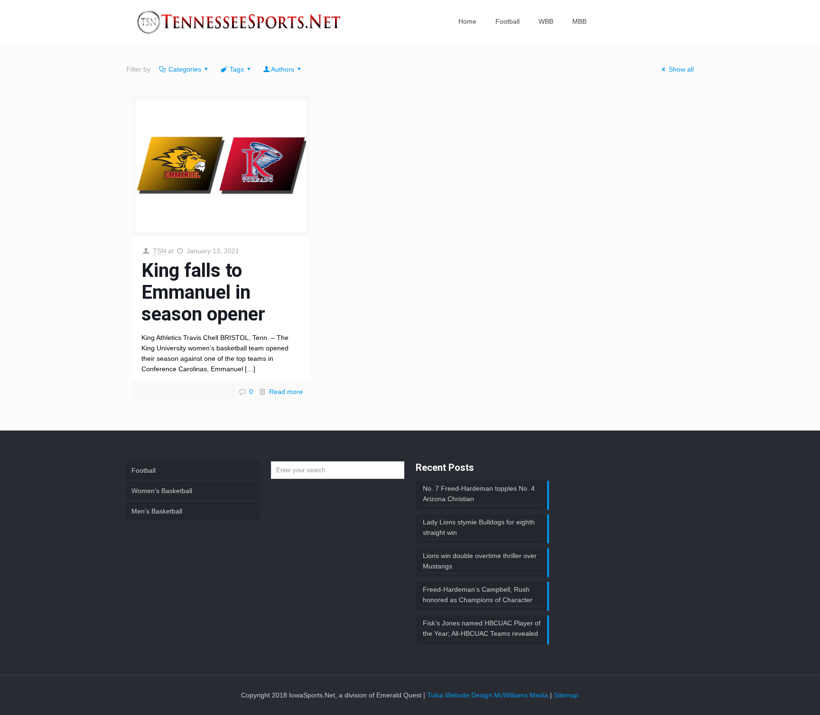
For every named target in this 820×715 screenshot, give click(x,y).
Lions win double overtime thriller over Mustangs (480, 561)
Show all (681, 69)
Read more (286, 391)
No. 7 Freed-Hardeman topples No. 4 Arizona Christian (479, 494)
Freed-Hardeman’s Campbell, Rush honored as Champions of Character (477, 595)
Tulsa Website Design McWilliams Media (488, 695)
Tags (237, 69)
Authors (282, 69)
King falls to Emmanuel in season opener (203, 292)
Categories (184, 69)
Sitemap (566, 695)
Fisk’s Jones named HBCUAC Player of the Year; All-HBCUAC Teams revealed (481, 628)
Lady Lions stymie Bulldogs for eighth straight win (479, 527)
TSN (159, 251)
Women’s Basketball (161, 491)
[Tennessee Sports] (240, 21)
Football (143, 470)
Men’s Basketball (156, 511)
